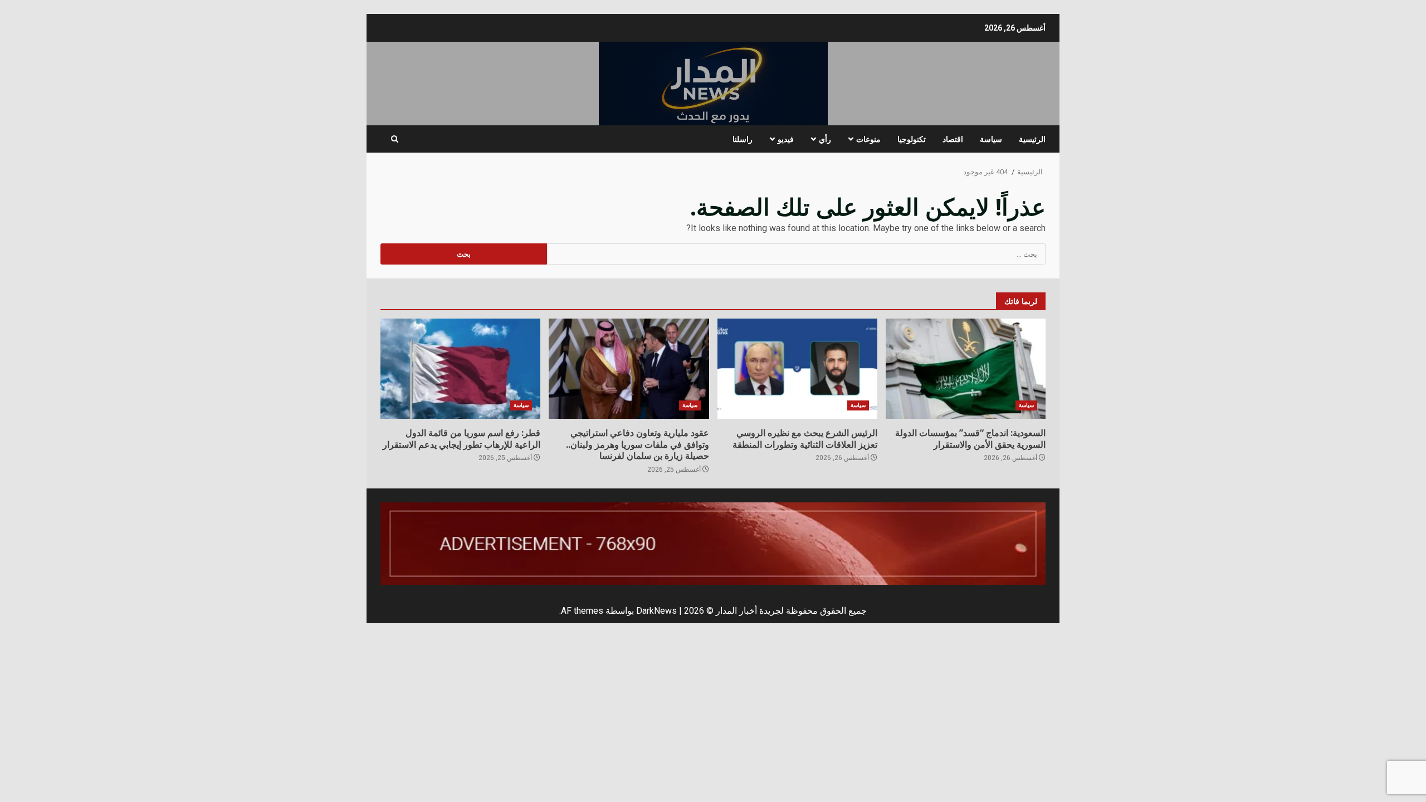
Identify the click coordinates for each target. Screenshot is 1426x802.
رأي (825, 139)
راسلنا (742, 139)
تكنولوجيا (911, 139)
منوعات (868, 139)
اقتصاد (952, 139)
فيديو (786, 139)
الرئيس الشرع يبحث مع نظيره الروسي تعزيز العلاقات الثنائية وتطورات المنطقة (797, 369)
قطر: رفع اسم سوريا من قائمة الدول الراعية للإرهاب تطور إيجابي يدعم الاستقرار (460, 369)
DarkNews (656, 610)
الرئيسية (1032, 139)
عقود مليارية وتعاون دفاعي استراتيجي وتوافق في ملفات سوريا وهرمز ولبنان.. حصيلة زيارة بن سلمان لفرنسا (629, 369)
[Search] (394, 139)
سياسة (991, 139)
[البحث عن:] (796, 254)
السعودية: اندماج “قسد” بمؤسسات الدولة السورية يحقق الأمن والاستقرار (966, 369)
